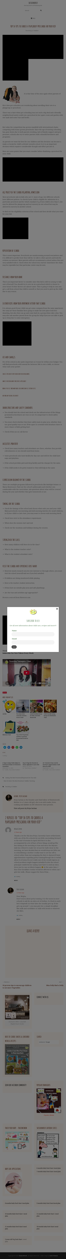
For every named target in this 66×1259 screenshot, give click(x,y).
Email (14, 639)
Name (14, 631)
